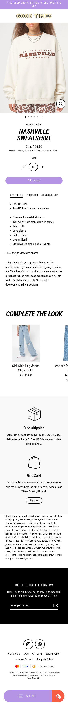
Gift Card (37, 653)
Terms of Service (24, 659)
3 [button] (32, 117)
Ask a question (49, 194)
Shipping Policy (44, 659)
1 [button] (25, 117)
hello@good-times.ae (48, 675)
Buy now (34, 500)
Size (34, 158)
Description (16, 194)
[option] (34, 68)
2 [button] (29, 117)
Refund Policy (52, 653)
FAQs (26, 653)
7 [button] (43, 117)
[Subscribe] (55, 606)
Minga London (34, 124)
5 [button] (37, 117)
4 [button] (35, 117)
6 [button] (40, 117)
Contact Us (14, 653)
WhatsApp (32, 194)
